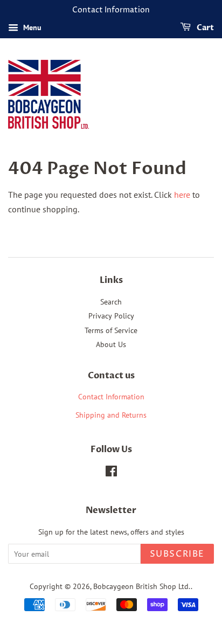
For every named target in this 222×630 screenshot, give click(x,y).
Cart (204, 28)
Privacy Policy (111, 316)
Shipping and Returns (111, 415)
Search (111, 302)
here (182, 194)
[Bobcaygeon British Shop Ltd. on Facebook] (111, 473)
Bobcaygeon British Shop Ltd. (142, 586)
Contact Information (111, 396)
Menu (31, 27)
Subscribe (177, 554)
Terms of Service (111, 330)
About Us (111, 344)
